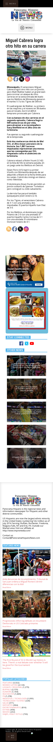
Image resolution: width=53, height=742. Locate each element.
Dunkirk (7, 691)
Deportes (8, 705)
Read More (7, 587)
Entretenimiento (12, 707)
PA (4, 696)
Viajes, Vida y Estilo (13, 714)
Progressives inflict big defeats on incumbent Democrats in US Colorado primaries (24, 622)
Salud (6, 703)
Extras (6, 709)
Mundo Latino (10, 685)
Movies (6, 711)
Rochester (8, 694)
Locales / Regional (12, 687)
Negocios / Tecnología (15, 698)
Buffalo (7, 689)
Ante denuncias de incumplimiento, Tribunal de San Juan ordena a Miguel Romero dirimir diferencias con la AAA (25, 582)
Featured (7, 682)
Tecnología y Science (14, 700)
